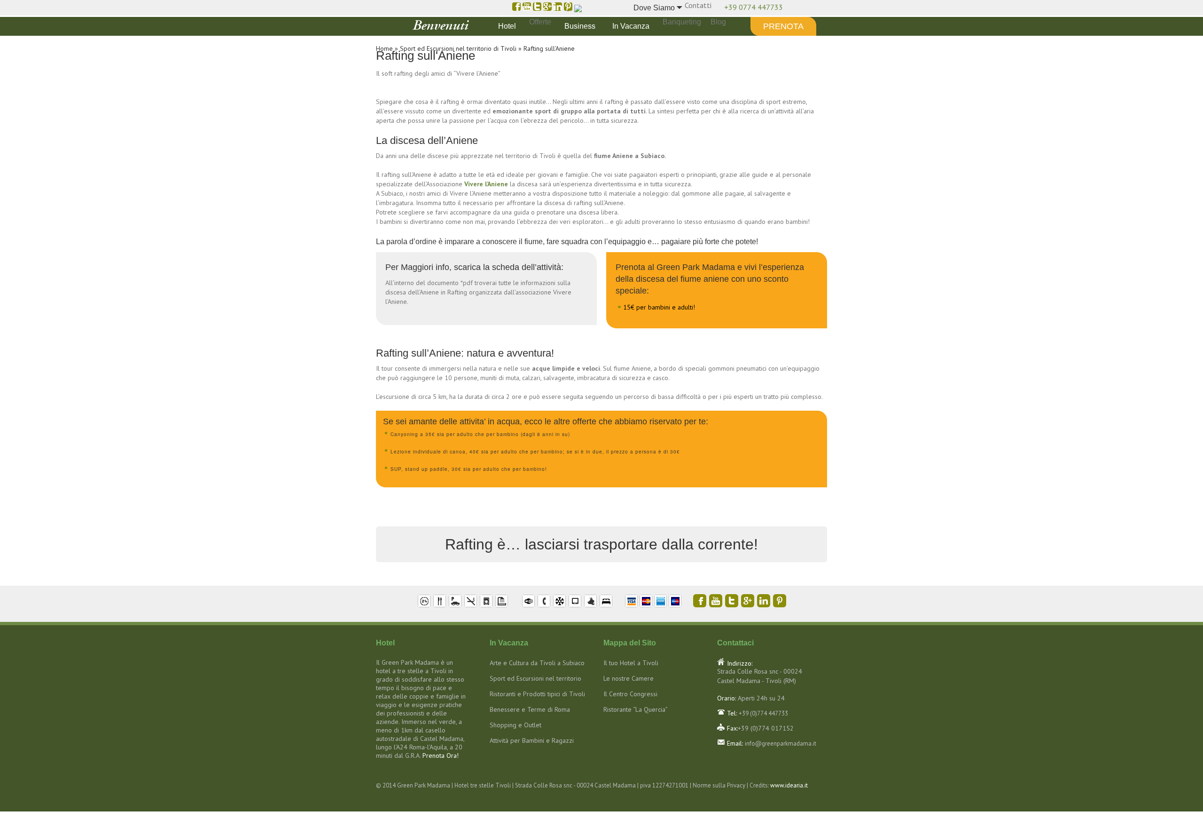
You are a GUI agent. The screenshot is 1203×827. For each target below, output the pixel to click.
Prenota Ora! (440, 755)
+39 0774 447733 (753, 7)
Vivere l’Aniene (486, 184)
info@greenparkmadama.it (780, 743)
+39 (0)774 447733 (763, 713)
